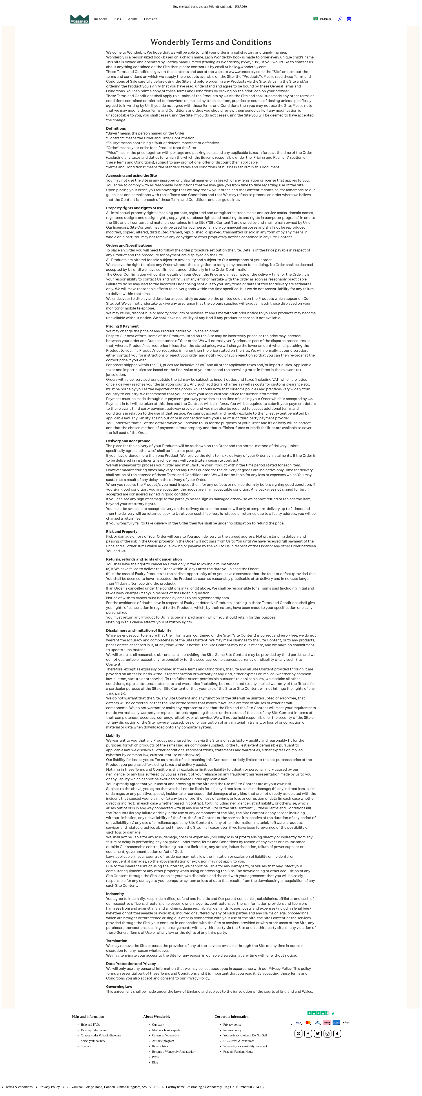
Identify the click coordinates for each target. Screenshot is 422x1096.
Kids (117, 19)
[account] (340, 19)
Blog (155, 1062)
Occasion (150, 19)
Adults (132, 19)
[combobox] (322, 19)
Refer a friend (160, 1046)
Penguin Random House (238, 1051)
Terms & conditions (19, 1087)
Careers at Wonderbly (165, 1035)
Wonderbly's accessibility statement (245, 1046)
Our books (100, 19)
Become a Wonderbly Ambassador (173, 1051)
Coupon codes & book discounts (101, 1035)
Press (155, 1057)
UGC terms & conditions (238, 1041)
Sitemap (86, 1046)
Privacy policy (232, 1024)
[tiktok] (337, 1034)
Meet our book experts (166, 1030)
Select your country (93, 1041)
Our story (158, 1024)
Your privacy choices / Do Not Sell (245, 1035)
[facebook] (308, 1034)
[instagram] (327, 1034)
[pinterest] (298, 1034)
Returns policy (232, 1030)
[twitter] (318, 1034)
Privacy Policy (50, 1087)
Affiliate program (163, 1041)
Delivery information (94, 1030)
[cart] (349, 19)
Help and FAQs (90, 1024)
